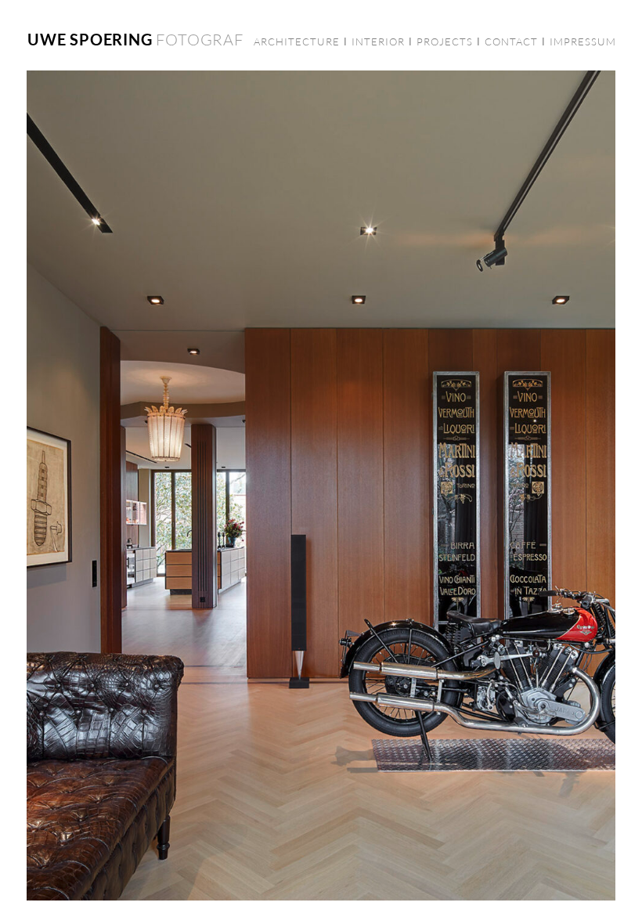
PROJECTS (445, 41)
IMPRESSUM (583, 41)
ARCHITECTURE (297, 41)
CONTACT (511, 41)
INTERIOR (378, 41)
